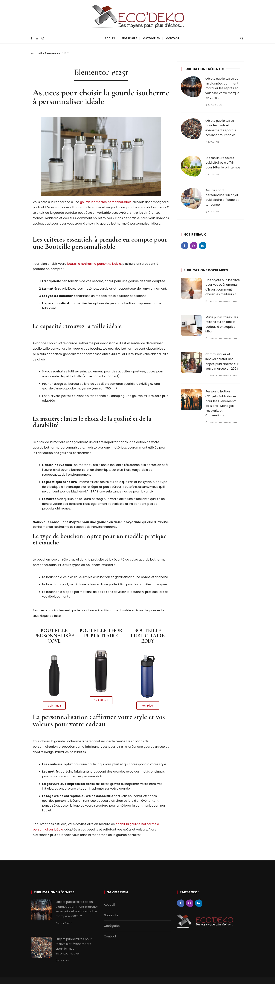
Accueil (110, 38)
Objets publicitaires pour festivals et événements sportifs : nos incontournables (74, 946)
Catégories (151, 38)
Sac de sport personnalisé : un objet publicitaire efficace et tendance (222, 197)
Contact (172, 38)
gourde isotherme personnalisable (106, 202)
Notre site (129, 38)
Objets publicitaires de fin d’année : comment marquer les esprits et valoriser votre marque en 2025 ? (222, 88)
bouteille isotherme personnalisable (94, 264)
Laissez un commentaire (223, 301)
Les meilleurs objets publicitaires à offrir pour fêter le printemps (222, 163)
